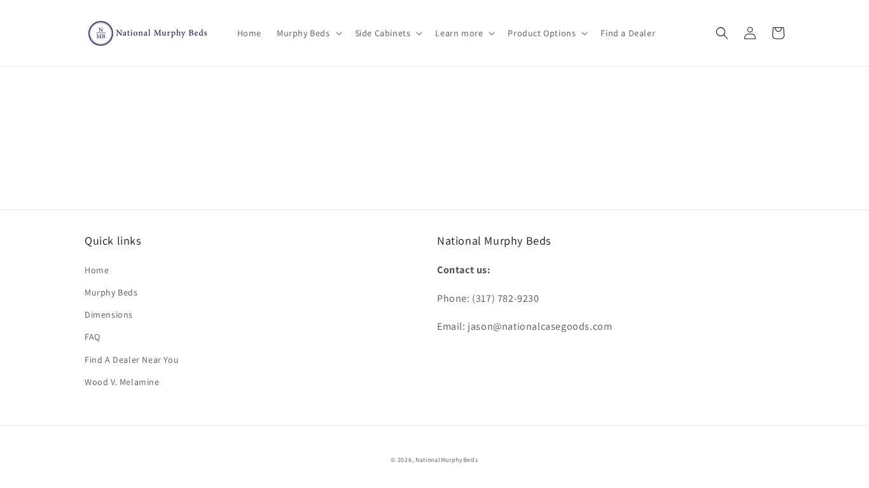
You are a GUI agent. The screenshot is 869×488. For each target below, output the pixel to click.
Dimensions (109, 314)
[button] (308, 33)
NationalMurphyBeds (446, 460)
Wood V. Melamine (122, 382)
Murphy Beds (111, 292)
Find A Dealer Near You (132, 359)
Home (97, 270)
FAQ (93, 336)
